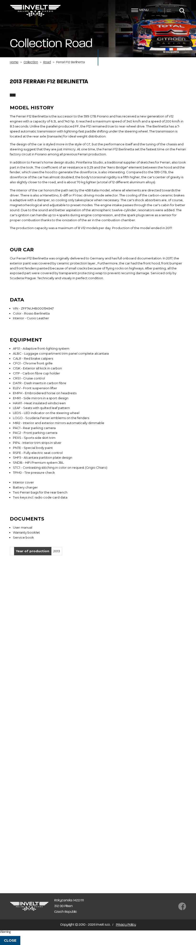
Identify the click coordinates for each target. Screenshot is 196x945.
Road (47, 62)
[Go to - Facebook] (182, 906)
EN (160, 10)
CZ (169, 10)
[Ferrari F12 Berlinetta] (38, 581)
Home (14, 62)
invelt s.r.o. (35, 11)
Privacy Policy (126, 925)
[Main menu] (134, 10)
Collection (31, 62)
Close (10, 940)
